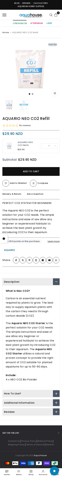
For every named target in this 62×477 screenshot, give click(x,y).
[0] (55, 15)
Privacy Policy (28, 441)
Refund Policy (45, 441)
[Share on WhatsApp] (56, 260)
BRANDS (26, 3)
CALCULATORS (40, 3)
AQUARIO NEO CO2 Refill (25, 144)
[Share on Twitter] (23, 260)
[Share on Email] (49, 260)
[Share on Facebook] (16, 260)
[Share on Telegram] (43, 260)
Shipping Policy (16, 444)
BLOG (17, 3)
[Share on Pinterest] (29, 260)
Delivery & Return (11, 193)
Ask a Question (35, 193)
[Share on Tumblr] (36, 260)
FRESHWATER (20, 23)
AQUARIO (9, 250)
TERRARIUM (37, 23)
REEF (50, 23)
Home (5, 32)
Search (50, 444)
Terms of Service (35, 444)
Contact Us (14, 441)
